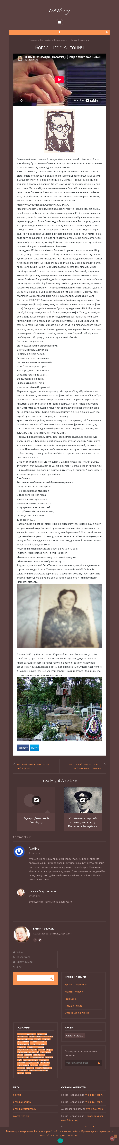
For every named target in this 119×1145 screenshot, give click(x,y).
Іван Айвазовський (39, 1070)
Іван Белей (71, 998)
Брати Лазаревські (75, 984)
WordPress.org (21, 1116)
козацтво (48, 1036)
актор (42, 1050)
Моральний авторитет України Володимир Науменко (85, 766)
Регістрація (45, 40)
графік (39, 1039)
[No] (115, 1136)
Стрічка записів (22, 1102)
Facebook (23, 747)
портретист (23, 1065)
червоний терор (26, 1039)
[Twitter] (40, 940)
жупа (28, 1073)
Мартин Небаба (74, 991)
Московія (45, 1060)
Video (20, 952)
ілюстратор (39, 1055)
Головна (32, 40)
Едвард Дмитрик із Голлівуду (36, 820)
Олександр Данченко (77, 1012)
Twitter (35, 747)
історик (47, 1039)
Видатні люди (60, 40)
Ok (60, 1140)
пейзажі (22, 1063)
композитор (23, 1044)
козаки (41, 1047)
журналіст (44, 1065)
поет (20, 1034)
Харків (50, 1050)
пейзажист (46, 1052)
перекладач (23, 1042)
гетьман (22, 1047)
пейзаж (21, 1068)
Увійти (17, 1094)
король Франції (31, 1060)
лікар (20, 1055)
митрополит (23, 1057)
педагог (33, 1050)
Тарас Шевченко (39, 1042)
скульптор (23, 1050)
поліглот (32, 1047)
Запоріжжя (23, 1036)
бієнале (28, 1055)
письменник (30, 1034)
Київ (20, 1060)
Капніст (49, 1057)
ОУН (34, 1044)
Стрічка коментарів (24, 1108)
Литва (21, 1073)
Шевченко (23, 1070)
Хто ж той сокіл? (94, 1094)
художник (42, 1034)
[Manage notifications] (112, 1138)
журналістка (33, 1063)
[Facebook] (59, 32)
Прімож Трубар (73, 1005)
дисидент (42, 1044)
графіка (30, 1068)
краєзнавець (38, 1057)
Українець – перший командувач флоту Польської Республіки (82, 822)
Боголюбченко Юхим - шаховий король (33, 766)
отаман (34, 1065)
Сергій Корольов (44, 1068)
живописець (36, 1036)
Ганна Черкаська (44, 928)
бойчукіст (45, 1063)
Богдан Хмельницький (28, 1052)
